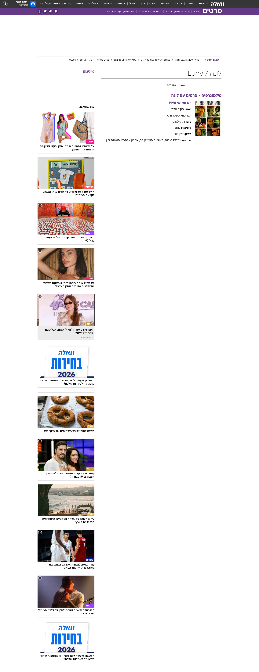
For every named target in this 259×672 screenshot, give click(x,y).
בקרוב (168, 11)
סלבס (152, 3)
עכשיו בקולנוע (182, 11)
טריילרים (157, 11)
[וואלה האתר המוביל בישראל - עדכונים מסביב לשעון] (217, 4)
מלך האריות (86, 60)
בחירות (177, 3)
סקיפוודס (177, 109)
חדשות (203, 3)
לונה (177, 127)
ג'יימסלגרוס (173, 140)
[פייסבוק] (40, 11)
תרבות (165, 3)
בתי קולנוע (129, 11)
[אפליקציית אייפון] (50, 11)
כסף (142, 3)
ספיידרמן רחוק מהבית (125, 60)
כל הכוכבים (144, 11)
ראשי (196, 11)
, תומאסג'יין (113, 140)
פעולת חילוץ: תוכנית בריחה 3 (155, 60)
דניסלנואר (178, 121)
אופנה (79, 3)
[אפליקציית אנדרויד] (55, 11)
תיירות (108, 3)
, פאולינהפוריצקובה (152, 140)
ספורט (190, 3)
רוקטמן (72, 60)
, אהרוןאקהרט (130, 140)
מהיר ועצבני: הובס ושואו (187, 60)
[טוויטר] (45, 11)
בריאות (120, 3)
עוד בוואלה (86, 107)
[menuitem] (201, 4)
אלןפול (179, 134)
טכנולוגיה (93, 3)
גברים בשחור (103, 60)
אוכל (132, 3)
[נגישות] (5, 4)
